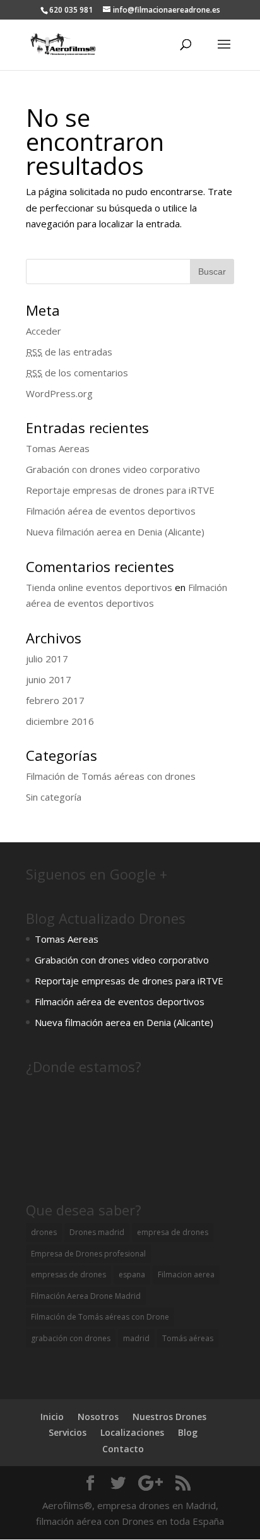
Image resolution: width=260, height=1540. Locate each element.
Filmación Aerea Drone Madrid (86, 1296)
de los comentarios (77, 372)
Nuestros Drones (169, 1417)
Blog (188, 1432)
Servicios (67, 1432)
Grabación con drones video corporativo (113, 469)
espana (132, 1274)
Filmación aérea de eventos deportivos (111, 510)
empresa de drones (172, 1232)
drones (44, 1232)
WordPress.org (59, 393)
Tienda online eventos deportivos (99, 587)
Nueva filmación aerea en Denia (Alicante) (115, 531)
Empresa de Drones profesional (88, 1253)
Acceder (43, 331)
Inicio (52, 1417)
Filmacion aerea (186, 1274)
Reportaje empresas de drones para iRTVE (120, 490)
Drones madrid (96, 1232)
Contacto (123, 1449)
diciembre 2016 (60, 721)
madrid (136, 1338)
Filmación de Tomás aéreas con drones (111, 776)
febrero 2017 (55, 700)
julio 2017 (47, 658)
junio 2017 (48, 679)
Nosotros (98, 1417)
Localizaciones (132, 1432)
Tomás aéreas (187, 1338)
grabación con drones (70, 1338)
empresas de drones (68, 1274)
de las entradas (69, 351)
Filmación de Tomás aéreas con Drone (100, 1316)
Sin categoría (53, 797)
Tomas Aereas (58, 448)
